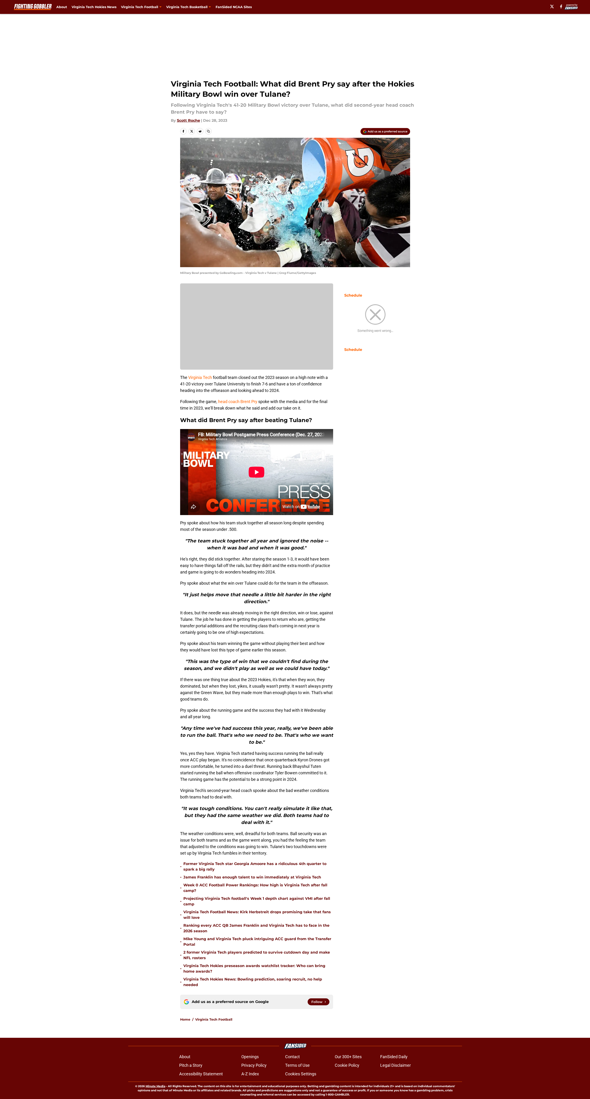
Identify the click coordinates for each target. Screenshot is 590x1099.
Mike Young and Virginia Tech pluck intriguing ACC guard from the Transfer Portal (257, 942)
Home (185, 1019)
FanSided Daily (394, 1056)
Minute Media (155, 1086)
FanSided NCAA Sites (234, 7)
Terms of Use (297, 1065)
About (61, 7)
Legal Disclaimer (395, 1065)
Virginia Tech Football (213, 1019)
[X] (552, 6)
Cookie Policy (347, 1065)
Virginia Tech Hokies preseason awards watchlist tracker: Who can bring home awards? (254, 969)
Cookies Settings (300, 1073)
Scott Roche (188, 120)
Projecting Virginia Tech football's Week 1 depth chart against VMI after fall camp (256, 901)
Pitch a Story (190, 1065)
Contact (292, 1056)
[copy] (208, 131)
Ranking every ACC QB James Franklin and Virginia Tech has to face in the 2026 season (256, 928)
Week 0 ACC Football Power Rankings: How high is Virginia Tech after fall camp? (255, 888)
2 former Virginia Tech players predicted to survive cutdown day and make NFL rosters (256, 955)
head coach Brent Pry (238, 401)
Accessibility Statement (201, 1073)
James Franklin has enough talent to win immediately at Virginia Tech (252, 877)
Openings (250, 1056)
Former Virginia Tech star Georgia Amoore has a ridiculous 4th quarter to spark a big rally (254, 867)
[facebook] (561, 6)
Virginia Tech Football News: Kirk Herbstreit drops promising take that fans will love (257, 915)
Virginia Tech (200, 377)
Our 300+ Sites (348, 1056)
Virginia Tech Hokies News (94, 7)
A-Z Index (250, 1073)
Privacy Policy (254, 1065)
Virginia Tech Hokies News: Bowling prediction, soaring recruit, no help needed (252, 982)
